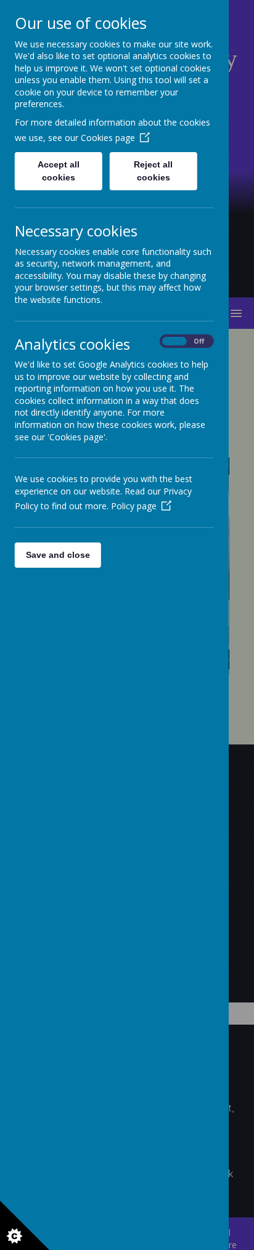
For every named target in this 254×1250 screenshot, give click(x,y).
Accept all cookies (59, 170)
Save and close (58, 555)
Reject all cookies (153, 170)
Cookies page (108, 137)
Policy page (134, 506)
